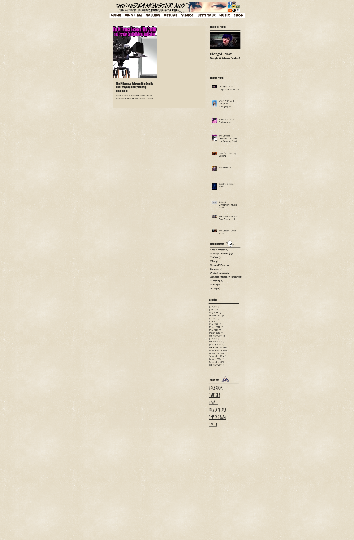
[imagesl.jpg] (238, 6)
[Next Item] (236, 41)
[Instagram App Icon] (234, 3)
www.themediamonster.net (129, 12)
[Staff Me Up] (229, 6)
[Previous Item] (214, 41)
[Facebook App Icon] (230, 3)
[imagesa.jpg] (233, 6)
